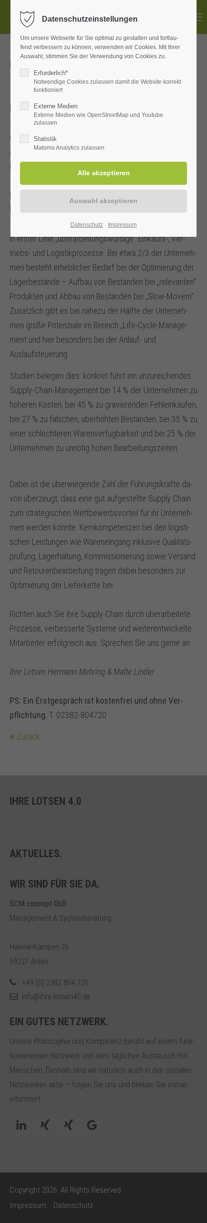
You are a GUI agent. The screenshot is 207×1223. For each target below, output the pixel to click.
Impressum (122, 224)
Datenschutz (86, 224)
